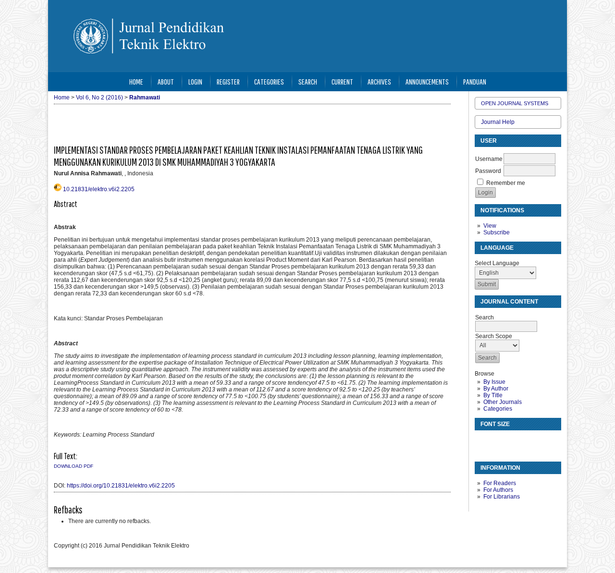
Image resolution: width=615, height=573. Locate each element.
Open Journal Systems (514, 103)
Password (488, 171)
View (489, 225)
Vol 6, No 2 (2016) (99, 97)
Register (228, 81)
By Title (493, 395)
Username (489, 159)
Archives (379, 81)
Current (342, 81)
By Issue (494, 381)
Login (195, 81)
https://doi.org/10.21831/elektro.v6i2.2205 (121, 485)
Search (307, 81)
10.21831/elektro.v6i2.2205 (99, 189)
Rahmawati (144, 97)
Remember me (505, 183)
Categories (497, 408)
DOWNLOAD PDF (73, 466)
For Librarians (501, 496)
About (166, 81)
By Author (495, 388)
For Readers (499, 483)
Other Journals (502, 402)
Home (136, 81)
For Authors (498, 490)
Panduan (474, 81)
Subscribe (496, 232)
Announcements (427, 81)
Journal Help (498, 122)
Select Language (497, 263)
